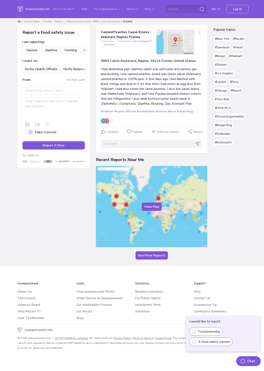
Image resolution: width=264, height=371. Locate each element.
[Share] (199, 32)
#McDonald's (223, 142)
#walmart (107, 111)
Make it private (46, 132)
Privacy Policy (122, 338)
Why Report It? (29, 311)
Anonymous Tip (205, 305)
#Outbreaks (222, 134)
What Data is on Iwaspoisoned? (99, 298)
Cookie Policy (163, 338)
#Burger (220, 56)
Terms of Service (143, 338)
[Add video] (37, 124)
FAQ (197, 291)
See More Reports (151, 255)
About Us (25, 291)
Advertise (142, 311)
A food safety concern (214, 342)
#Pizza (234, 82)
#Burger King (223, 125)
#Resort (236, 91)
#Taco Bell (222, 99)
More (148, 9)
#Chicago (221, 91)
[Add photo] (27, 124)
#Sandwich (222, 47)
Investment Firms (148, 305)
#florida (131, 111)
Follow (137, 132)
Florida (47, 21)
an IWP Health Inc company (71, 338)
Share (197, 132)
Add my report (168, 132)
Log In (237, 9)
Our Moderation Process (94, 305)
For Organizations (106, 9)
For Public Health (148, 298)
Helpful (112, 132)
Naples (59, 21)
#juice (172, 111)
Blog (79, 318)
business (109, 44)
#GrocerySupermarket (229, 116)
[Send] (197, 143)
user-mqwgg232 (142, 41)
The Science (26, 298)
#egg (189, 111)
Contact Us (202, 298)
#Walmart (235, 56)
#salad (181, 111)
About (131, 9)
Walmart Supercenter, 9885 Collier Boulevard (93, 21)
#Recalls (238, 39)
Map (84, 9)
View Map (151, 206)
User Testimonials (31, 318)
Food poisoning (209, 331)
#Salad (238, 47)
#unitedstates (146, 111)
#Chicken (221, 65)
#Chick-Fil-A (223, 108)
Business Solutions (149, 291)
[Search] (202, 9)
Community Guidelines (210, 311)
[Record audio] (47, 124)
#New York (222, 39)
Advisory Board (29, 305)
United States (32, 21)
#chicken (161, 111)
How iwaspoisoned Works (95, 291)
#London (220, 82)
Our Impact (84, 311)
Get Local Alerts (64, 9)
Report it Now (54, 145)
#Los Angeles (224, 73)
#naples (119, 111)
